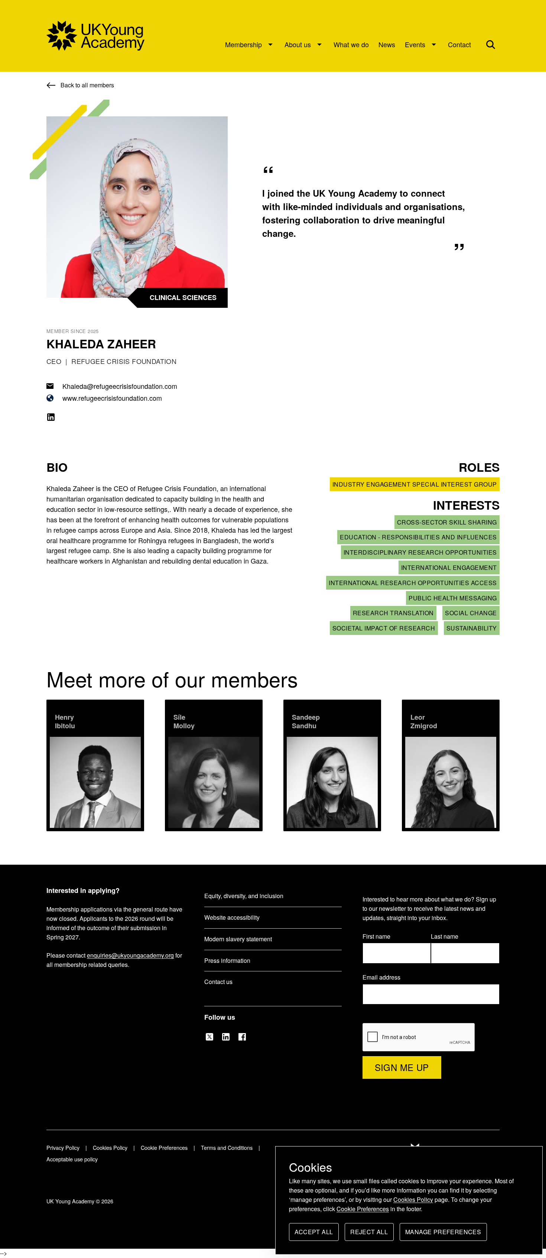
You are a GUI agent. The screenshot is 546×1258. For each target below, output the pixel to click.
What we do (351, 44)
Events (415, 44)
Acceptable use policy (72, 1159)
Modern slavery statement (238, 939)
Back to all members (87, 85)
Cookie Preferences (363, 1208)
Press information (227, 960)
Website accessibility (232, 917)
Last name (444, 936)
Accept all (314, 1234)
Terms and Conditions (227, 1147)
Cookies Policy (413, 1199)
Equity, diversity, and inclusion (243, 895)
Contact (459, 44)
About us (298, 44)
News (386, 44)
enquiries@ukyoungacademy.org (130, 955)
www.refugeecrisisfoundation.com (112, 398)
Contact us (218, 981)
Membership (243, 44)
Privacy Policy (62, 1147)
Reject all (369, 1234)
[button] (491, 44)
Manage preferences (443, 1234)
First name (376, 936)
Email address (385, 977)
